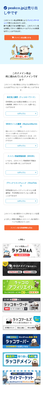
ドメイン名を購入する (22, 37)
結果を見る (22, 113)
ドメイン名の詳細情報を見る (21, 228)
